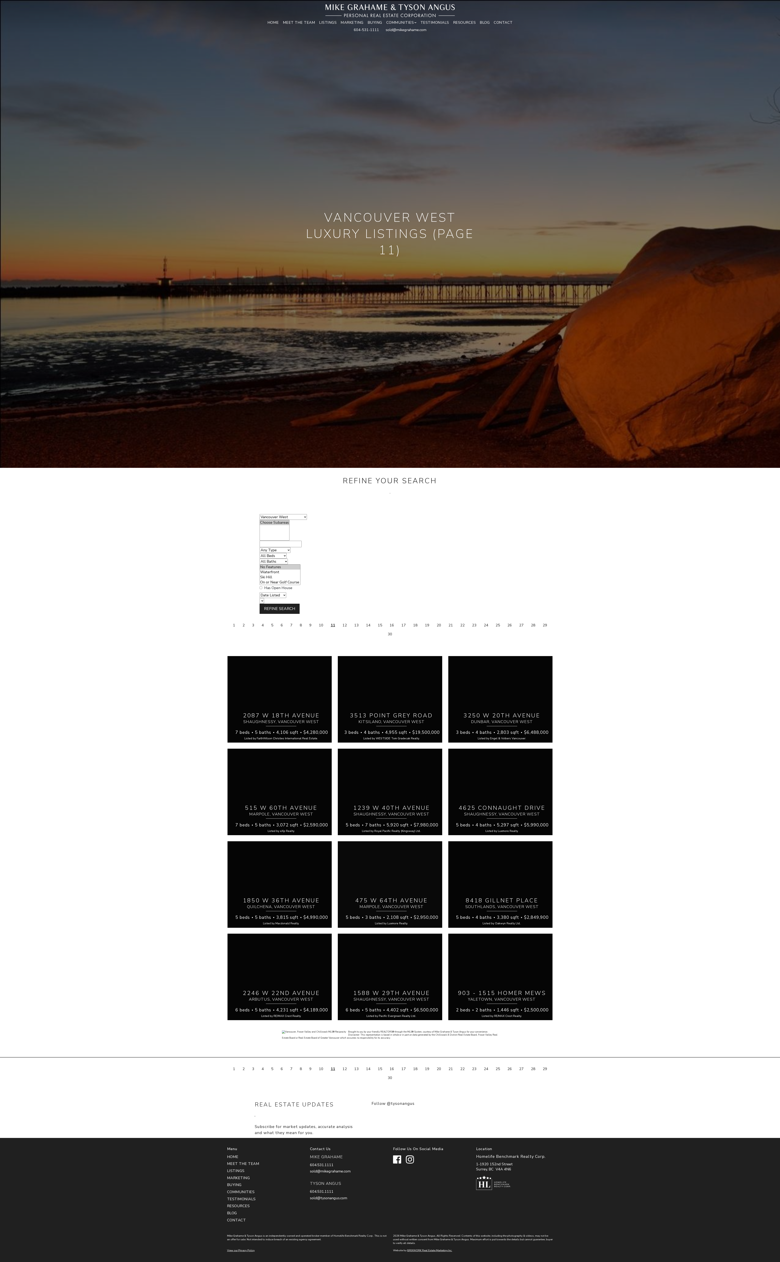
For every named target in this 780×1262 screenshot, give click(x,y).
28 (533, 625)
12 (344, 625)
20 (439, 625)
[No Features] (280, 567)
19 (427, 625)
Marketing (352, 22)
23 (474, 625)
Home (273, 22)
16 (392, 625)
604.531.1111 (322, 1165)
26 (509, 625)
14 (368, 625)
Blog (485, 22)
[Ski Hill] (280, 577)
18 (415, 625)
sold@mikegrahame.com (406, 29)
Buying (375, 22)
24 (486, 625)
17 (403, 625)
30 (390, 634)
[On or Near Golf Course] (280, 582)
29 (545, 625)
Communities (241, 1192)
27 (521, 625)
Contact (503, 22)
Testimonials (434, 22)
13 (356, 625)
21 (450, 625)
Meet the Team (299, 22)
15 (380, 625)
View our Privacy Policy (241, 1250)
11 (333, 625)
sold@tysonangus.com (328, 1198)
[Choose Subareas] (274, 522)
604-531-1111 (366, 29)
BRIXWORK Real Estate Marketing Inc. (429, 1250)
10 (321, 625)
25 (498, 625)
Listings (328, 22)
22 (462, 625)
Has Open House (277, 587)
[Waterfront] (280, 572)
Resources (464, 22)
